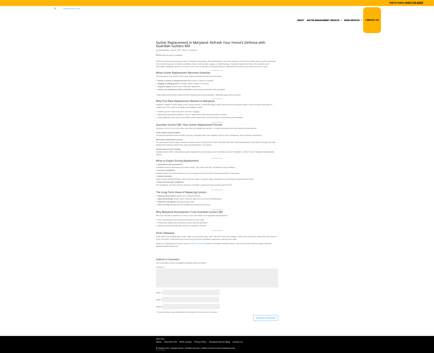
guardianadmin (163, 50)
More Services (352, 20)
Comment (160, 267)
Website (159, 307)
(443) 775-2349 (414, 2)
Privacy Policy (200, 341)
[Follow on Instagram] (26, 3)
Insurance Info (170, 341)
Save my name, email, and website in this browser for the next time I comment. (188, 312)
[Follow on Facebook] (14, 3)
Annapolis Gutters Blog (219, 341)
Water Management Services (323, 20)
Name (159, 293)
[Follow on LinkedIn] (21, 3)
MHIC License (186, 341)
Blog (184, 50)
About (300, 20)
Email (158, 300)
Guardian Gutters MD (197, 243)
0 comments (192, 50)
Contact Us (372, 20)
